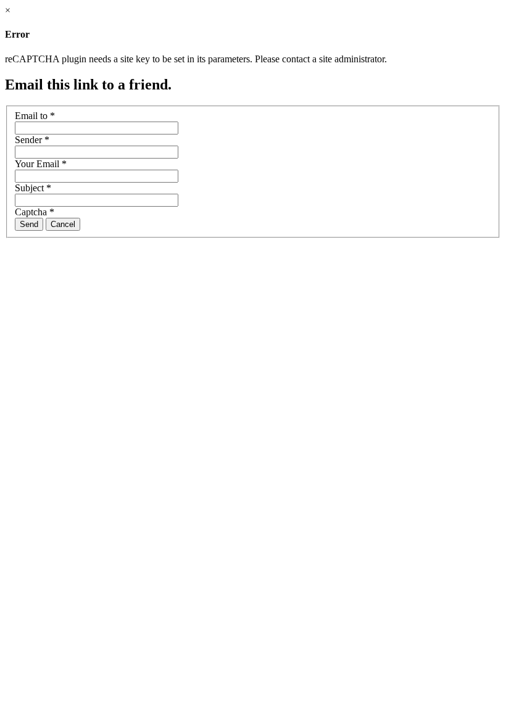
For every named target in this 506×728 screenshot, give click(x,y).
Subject (33, 188)
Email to (35, 115)
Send (29, 224)
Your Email (41, 164)
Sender (32, 139)
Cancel (63, 224)
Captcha (34, 212)
